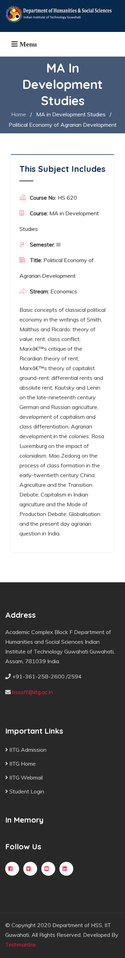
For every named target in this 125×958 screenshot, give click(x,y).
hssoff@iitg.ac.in (32, 692)
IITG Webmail (25, 777)
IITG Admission (27, 749)
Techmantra (20, 944)
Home (18, 114)
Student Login (26, 791)
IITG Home (22, 763)
